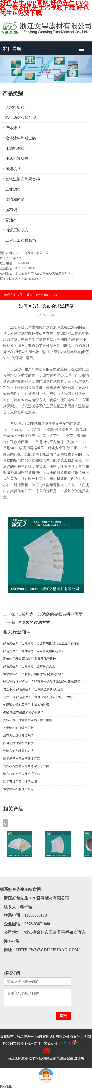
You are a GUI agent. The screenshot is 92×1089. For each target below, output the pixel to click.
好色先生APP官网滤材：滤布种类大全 (29, 666)
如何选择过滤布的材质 (18, 743)
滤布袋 (11, 210)
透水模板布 (15, 107)
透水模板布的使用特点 (18, 789)
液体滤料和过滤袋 (20, 138)
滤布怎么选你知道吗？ (18, 735)
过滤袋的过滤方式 (33, 622)
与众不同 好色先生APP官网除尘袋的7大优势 (33, 689)
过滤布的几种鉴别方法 (18, 751)
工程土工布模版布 (20, 240)
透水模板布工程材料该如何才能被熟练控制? (33, 674)
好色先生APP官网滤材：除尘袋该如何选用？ (33, 651)
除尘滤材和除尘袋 (20, 118)
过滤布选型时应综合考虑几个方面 (26, 766)
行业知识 (42, 295)
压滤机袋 (13, 169)
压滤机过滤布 (16, 159)
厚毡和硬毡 (15, 199)
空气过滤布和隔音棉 (22, 179)
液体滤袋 (13, 128)
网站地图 (6, 1086)
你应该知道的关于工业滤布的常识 (26, 705)
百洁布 (11, 220)
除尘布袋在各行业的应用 (20, 781)
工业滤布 (13, 189)
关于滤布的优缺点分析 (18, 728)
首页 (29, 295)
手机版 (84, 1044)
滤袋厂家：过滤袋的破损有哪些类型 (50, 614)
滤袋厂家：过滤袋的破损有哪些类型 (27, 720)
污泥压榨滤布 (16, 230)
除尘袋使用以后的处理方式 (21, 758)
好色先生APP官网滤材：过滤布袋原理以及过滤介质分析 (41, 643)
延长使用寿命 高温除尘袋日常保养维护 (29, 659)
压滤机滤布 (15, 148)
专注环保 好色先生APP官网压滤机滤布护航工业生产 (38, 697)
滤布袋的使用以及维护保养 (21, 774)
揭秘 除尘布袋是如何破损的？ (23, 712)
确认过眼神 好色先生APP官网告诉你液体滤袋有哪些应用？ (43, 682)
